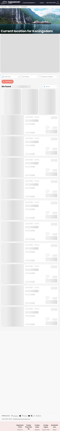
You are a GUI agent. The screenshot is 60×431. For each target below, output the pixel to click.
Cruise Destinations (29, 3)
